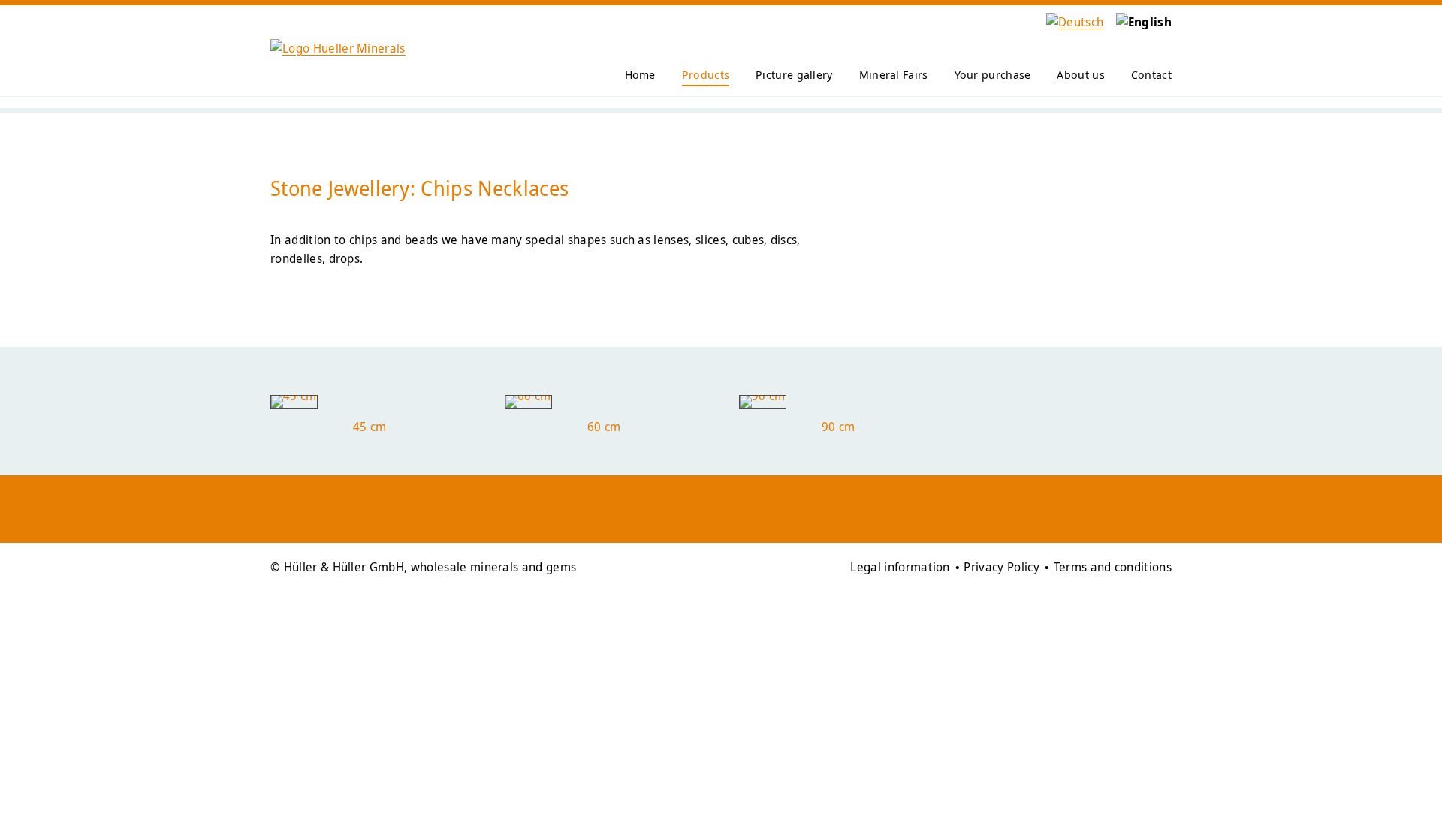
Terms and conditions (1113, 567)
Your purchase (993, 74)
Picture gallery (794, 74)
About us (1080, 74)
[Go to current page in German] (1070, 22)
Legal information (899, 567)
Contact (1151, 74)
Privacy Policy (1001, 567)
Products (705, 74)
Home (640, 74)
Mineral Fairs (893, 74)
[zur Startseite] (338, 48)
